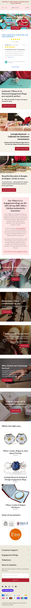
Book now (24, 346)
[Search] (5, 7)
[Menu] (2, 7)
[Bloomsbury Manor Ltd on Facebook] (6, 586)
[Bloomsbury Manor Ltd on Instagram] (10, 586)
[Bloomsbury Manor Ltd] (15, 7)
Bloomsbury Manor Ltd (12, 603)
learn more (7, 380)
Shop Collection (9, 106)
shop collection (9, 190)
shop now (15, 28)
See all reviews (15, 66)
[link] (15, 62)
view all (15, 279)
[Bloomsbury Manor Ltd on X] (13, 586)
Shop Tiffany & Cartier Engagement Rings (15, 251)
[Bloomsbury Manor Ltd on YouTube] (16, 586)
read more (7, 312)
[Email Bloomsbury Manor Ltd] (3, 586)
